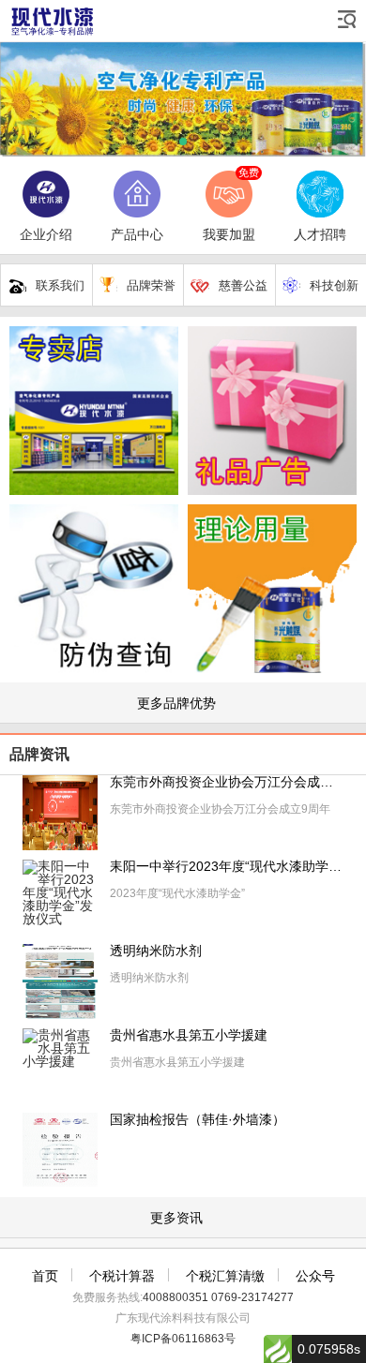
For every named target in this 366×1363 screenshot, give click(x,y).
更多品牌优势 (176, 703)
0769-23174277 (252, 1297)
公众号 (315, 1275)
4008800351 (175, 1297)
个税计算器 (122, 1275)
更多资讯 (176, 1217)
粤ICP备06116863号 (183, 1338)
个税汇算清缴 (225, 1275)
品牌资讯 (39, 754)
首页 (45, 1275)
